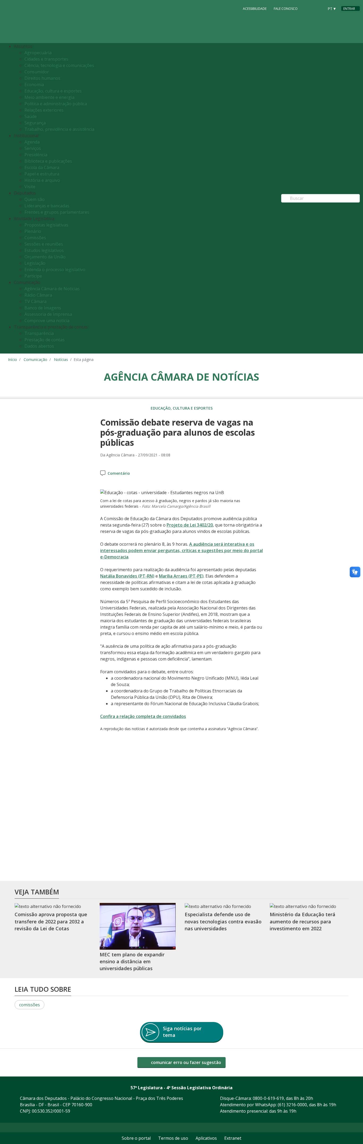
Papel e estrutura (41, 174)
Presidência (35, 155)
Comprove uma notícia (46, 320)
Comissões (35, 238)
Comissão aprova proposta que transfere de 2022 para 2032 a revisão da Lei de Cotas (51, 921)
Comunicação (35, 359)
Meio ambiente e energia (49, 97)
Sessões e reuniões (43, 244)
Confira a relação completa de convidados (143, 716)
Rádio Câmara (38, 295)
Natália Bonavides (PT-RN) (127, 576)
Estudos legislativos (44, 250)
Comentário (119, 473)
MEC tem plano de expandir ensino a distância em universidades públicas (132, 961)
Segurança (35, 123)
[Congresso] (308, 8)
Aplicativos (206, 1138)
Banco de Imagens (42, 308)
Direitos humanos (42, 78)
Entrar (349, 8)
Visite (29, 187)
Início (12, 359)
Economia (34, 84)
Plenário (32, 231)
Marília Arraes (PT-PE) (181, 576)
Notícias (61, 359)
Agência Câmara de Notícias (52, 289)
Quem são (34, 199)
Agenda (32, 142)
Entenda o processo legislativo (54, 269)
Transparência (39, 333)
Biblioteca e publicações (48, 161)
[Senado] (318, 8)
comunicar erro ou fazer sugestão (185, 1062)
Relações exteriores (44, 110)
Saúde (30, 116)
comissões (29, 1005)
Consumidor (36, 72)
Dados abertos (39, 346)
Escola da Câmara (41, 167)
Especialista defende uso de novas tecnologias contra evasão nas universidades (223, 921)
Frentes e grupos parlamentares (56, 212)
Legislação (34, 263)
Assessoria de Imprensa (48, 314)
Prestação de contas (44, 340)
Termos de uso (173, 1138)
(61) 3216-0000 (292, 1105)
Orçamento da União (45, 257)
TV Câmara (35, 301)
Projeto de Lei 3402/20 (190, 525)
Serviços (32, 148)
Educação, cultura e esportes (53, 91)
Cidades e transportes (46, 59)
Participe (33, 276)
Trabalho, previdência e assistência (59, 129)
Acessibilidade (255, 8)
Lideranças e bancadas (46, 206)
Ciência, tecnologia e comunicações (59, 65)
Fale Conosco (286, 8)
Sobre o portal (136, 1138)
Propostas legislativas (46, 225)
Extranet (232, 1138)
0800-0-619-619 (268, 1098)
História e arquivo (42, 180)
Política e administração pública (55, 104)
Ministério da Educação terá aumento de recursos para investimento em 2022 (302, 921)
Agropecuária (38, 53)
